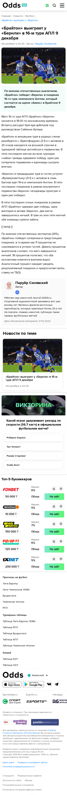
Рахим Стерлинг (16, 455)
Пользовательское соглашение (18, 785)
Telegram (57, 684)
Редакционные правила (29, 775)
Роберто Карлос (16, 437)
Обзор (35, 496)
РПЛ (5, 607)
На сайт (54, 496)
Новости (18, 16)
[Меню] (62, 5)
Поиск (54, 5)
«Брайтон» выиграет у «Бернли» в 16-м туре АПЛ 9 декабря (31, 378)
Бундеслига (9, 595)
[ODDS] (15, 5)
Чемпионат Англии (13, 601)
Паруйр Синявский (45, 43)
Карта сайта (8, 762)
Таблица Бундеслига (14, 633)
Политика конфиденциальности (18, 766)
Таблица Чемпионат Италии (19, 645)
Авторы (28, 780)
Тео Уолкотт (14, 446)
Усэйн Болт (13, 465)
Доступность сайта (12, 780)
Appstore (12, 684)
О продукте (8, 775)
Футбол (30, 16)
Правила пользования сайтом (32, 762)
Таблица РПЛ (10, 627)
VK (49, 684)
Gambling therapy (20, 722)
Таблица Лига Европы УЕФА (19, 621)
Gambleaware (45, 722)
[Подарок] (47, 5)
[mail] (39, 292)
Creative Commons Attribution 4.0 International (29, 731)
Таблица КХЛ (10, 659)
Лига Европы (10, 583)
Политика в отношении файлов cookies (22, 789)
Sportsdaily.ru (12, 701)
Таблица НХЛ (10, 665)
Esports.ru (36, 701)
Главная (6, 16)
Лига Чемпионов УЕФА (16, 589)
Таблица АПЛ (10, 639)
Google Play (33, 684)
